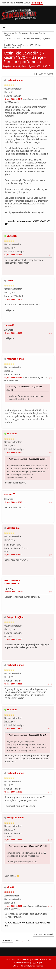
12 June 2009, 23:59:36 (13, 299)
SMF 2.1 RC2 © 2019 (21, 966)
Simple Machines (36, 966)
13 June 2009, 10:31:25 (13, 639)
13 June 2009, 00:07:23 (13, 502)
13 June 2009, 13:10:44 (13, 839)
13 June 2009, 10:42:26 (13, 684)
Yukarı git (7, 940)
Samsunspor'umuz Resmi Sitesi (17, 959)
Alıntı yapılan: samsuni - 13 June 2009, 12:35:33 (28, 846)
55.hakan (12, 235)
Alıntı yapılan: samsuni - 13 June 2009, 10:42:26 (28, 735)
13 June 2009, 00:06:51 (13, 452)
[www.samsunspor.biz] (24, 543)
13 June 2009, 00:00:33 (13, 333)
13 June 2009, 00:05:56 (13, 377)
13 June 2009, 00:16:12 (13, 554)
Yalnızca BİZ (13, 527)
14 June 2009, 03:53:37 (13, 906)
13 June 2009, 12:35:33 (13, 792)
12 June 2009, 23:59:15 (13, 254)
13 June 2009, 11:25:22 (13, 728)
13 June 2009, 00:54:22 (14, 591)
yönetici (11, 887)
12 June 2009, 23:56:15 (13, 99)
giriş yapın (37, 2)
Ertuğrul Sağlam (15, 617)
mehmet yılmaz (15, 80)
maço (10, 280)
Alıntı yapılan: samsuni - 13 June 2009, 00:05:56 (28, 459)
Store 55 (34, 959)
